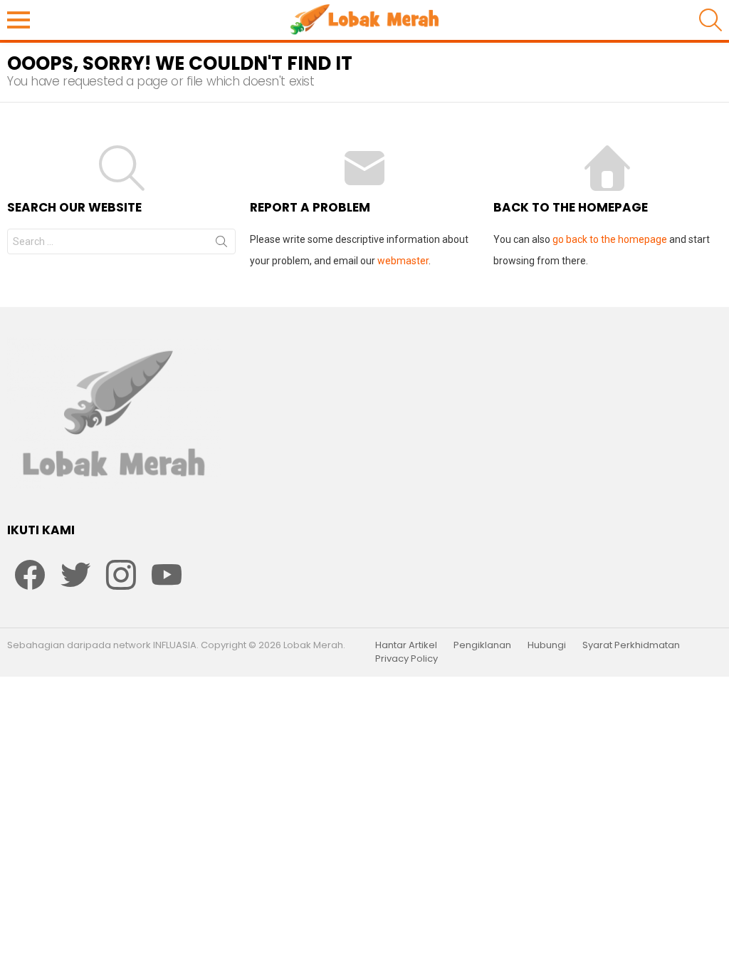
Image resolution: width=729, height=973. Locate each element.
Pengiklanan (482, 645)
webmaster (403, 260)
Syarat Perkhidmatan (631, 645)
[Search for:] (121, 241)
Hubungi (547, 645)
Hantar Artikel (406, 645)
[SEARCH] (710, 20)
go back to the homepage (609, 239)
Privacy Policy (406, 659)
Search (221, 244)
